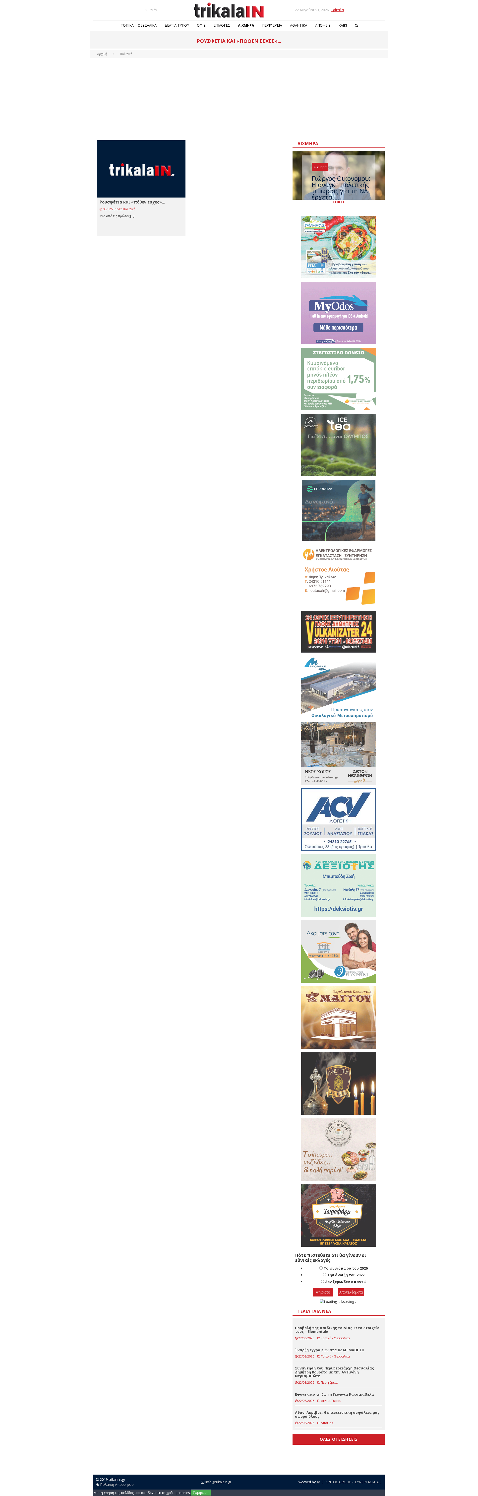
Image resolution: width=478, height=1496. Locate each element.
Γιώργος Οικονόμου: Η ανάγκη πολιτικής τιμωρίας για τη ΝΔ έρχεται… (341, 187)
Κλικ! (343, 25)
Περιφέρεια (272, 25)
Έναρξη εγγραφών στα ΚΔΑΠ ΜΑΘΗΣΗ (329, 1350)
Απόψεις (323, 25)
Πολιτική (129, 209)
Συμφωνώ (201, 1492)
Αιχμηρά (246, 25)
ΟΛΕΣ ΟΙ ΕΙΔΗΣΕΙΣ (339, 1439)
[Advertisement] (239, 98)
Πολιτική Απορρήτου (117, 1484)
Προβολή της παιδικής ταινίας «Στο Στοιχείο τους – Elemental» (337, 1329)
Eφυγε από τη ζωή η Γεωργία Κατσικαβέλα (334, 1394)
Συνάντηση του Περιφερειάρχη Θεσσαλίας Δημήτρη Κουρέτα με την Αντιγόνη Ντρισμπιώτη (334, 1372)
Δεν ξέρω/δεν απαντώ (345, 1281)
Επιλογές (222, 25)
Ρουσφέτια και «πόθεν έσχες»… (132, 202)
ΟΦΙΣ (201, 25)
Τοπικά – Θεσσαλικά (139, 25)
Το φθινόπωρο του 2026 (346, 1268)
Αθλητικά (298, 25)
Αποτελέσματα (351, 1292)
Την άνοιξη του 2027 (345, 1275)
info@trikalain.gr (218, 1482)
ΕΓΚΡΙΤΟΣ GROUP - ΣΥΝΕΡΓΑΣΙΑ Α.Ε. (351, 1482)
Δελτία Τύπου (177, 25)
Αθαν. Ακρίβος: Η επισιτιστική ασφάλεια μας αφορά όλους (337, 1414)
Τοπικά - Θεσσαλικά (335, 1338)
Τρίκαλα (337, 9)
